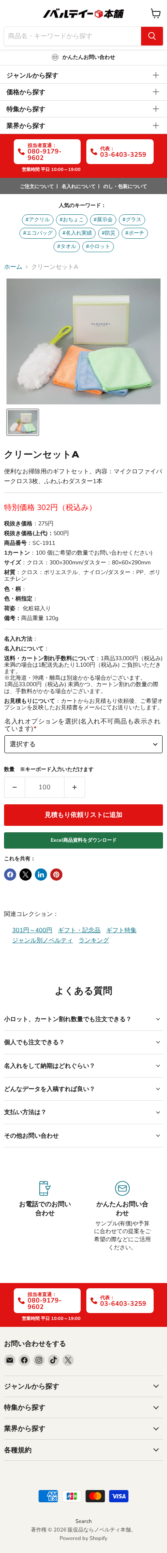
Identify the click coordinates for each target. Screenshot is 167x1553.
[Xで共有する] (25, 874)
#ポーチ (134, 233)
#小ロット (98, 246)
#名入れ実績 (77, 233)
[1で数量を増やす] (74, 787)
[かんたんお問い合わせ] (122, 1216)
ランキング (94, 940)
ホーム (13, 267)
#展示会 (103, 219)
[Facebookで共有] (10, 874)
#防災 (109, 233)
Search (83, 1521)
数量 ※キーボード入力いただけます (49, 770)
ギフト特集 (121, 930)
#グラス (131, 219)
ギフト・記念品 (79, 930)
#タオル (66, 246)
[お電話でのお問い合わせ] (44, 1216)
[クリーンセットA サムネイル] (23, 422)
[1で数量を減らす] (14, 787)
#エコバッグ (38, 233)
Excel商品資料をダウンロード (84, 840)
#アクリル (38, 219)
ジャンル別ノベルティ (42, 940)
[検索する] (152, 36)
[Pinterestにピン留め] (56, 874)
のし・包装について (125, 186)
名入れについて (79, 186)
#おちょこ (72, 219)
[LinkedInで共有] (41, 874)
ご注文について (37, 186)
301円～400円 (32, 930)
